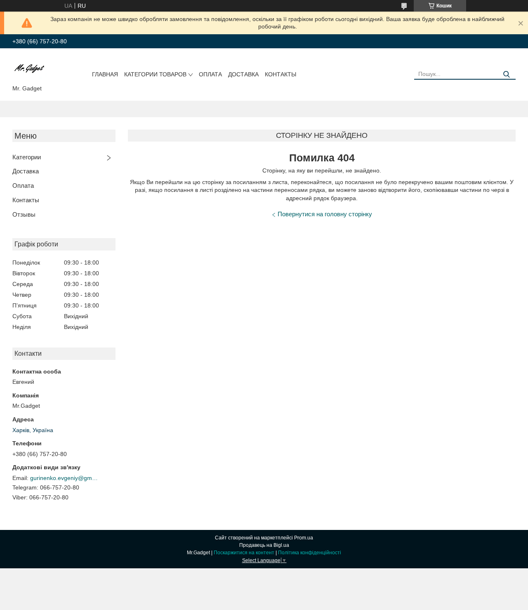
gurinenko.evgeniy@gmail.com (65, 478)
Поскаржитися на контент (244, 553)
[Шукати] (506, 74)
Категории (26, 157)
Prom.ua (303, 538)
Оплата (210, 74)
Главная (105, 74)
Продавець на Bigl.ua (264, 545)
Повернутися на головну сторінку (325, 214)
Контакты (280, 74)
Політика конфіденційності (309, 553)
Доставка (243, 74)
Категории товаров (155, 74)
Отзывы (23, 214)
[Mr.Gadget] (29, 68)
